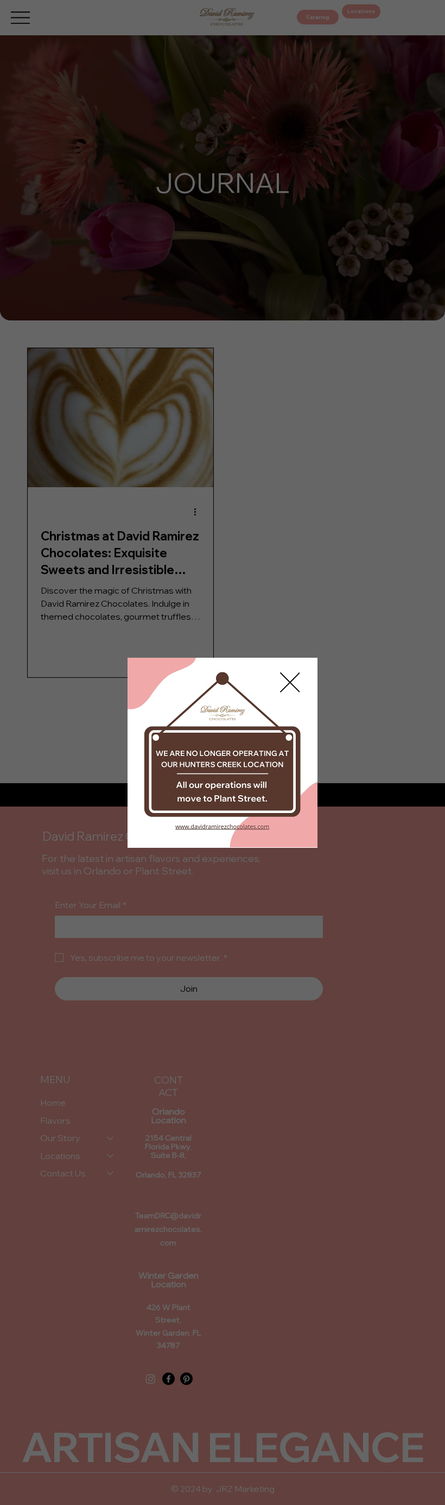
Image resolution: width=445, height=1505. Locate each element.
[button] (290, 683)
